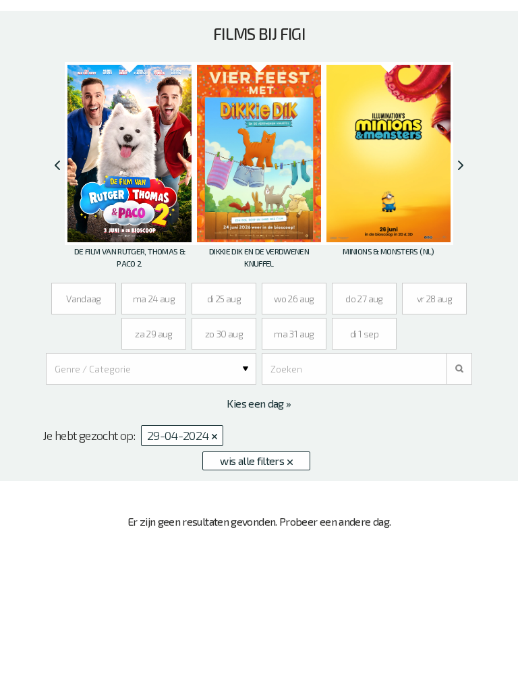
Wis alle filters (253, 460)
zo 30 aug (224, 333)
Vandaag (83, 298)
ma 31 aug (294, 333)
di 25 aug (224, 298)
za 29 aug (153, 333)
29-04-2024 (179, 435)
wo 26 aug (294, 298)
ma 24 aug (154, 298)
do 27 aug (363, 298)
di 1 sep (364, 333)
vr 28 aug (434, 298)
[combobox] (151, 369)
